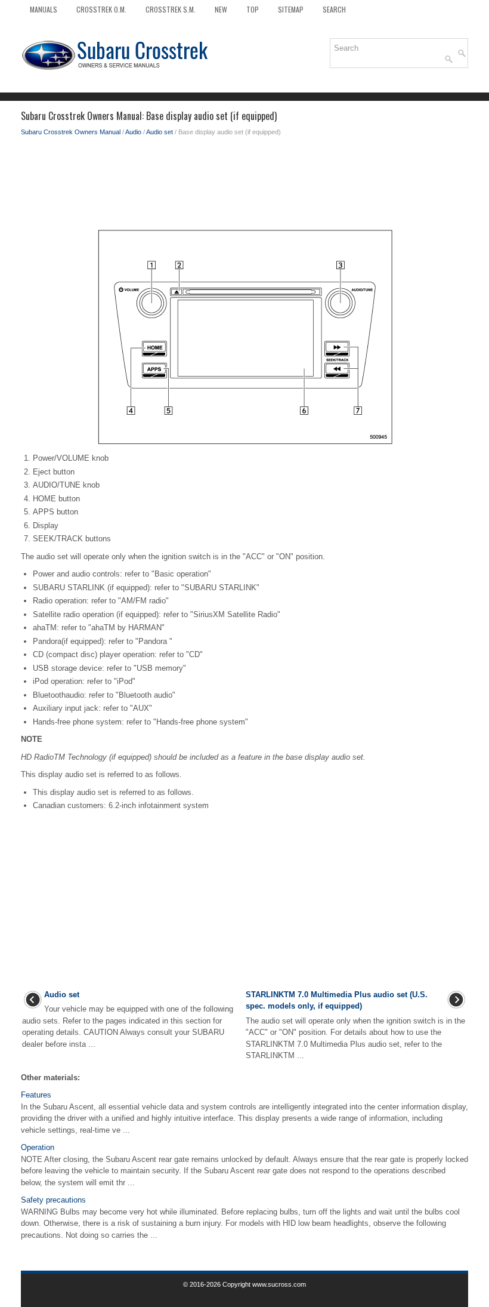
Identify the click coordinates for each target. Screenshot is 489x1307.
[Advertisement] (244, 185)
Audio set (159, 131)
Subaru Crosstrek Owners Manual (70, 131)
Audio (133, 131)
